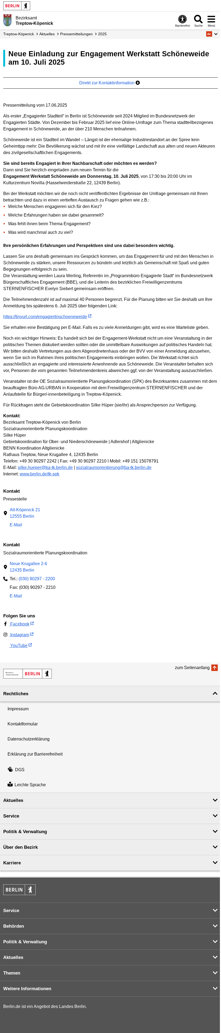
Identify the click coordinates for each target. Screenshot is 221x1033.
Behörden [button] (13, 926)
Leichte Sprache (30, 784)
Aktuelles (47, 34)
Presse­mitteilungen (76, 34)
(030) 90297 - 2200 (37, 578)
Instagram (19, 634)
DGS (20, 769)
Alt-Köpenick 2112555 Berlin (25, 513)
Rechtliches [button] (15, 693)
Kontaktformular (23, 724)
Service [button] (11, 816)
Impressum (18, 709)
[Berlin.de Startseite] (16, 5)
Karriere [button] (12, 862)
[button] (212, 34)
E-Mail (16, 525)
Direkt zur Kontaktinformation (107, 83)
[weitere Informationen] (7, 20)
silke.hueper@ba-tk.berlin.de (45, 467)
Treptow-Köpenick (18, 34)
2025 (102, 34)
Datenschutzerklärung (29, 739)
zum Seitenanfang (192, 667)
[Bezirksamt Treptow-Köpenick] (27, 674)
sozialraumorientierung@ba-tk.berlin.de (113, 467)
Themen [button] (11, 973)
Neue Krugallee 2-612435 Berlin (28, 566)
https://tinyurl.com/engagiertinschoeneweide (45, 316)
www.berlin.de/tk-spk (39, 474)
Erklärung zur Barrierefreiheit (35, 754)
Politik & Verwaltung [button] (25, 831)
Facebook (19, 624)
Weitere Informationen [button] (27, 988)
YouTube (18, 645)
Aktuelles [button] (13, 800)
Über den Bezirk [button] (20, 847)
